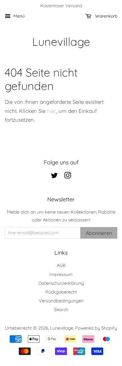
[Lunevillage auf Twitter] (54, 176)
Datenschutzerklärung (61, 283)
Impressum (61, 274)
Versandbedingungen (61, 301)
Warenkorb (105, 16)
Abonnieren (99, 233)
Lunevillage (61, 41)
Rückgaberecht (61, 292)
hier (51, 111)
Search (61, 309)
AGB (61, 265)
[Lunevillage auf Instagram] (67, 176)
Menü (18, 16)
